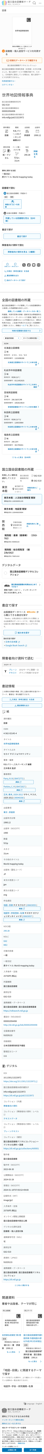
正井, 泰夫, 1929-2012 (13, 794)
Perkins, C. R (9, 786)
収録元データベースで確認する (23, 60)
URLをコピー (15, 266)
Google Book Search (15, 645)
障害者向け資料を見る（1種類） (22, 251)
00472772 (18, 778)
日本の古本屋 (12, 641)
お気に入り (7, 266)
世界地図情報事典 (11, 743)
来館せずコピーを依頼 (12, 205)
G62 (5, 940)
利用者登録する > (8, 81)
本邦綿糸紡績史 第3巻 (11, 1334)
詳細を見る (36, 154)
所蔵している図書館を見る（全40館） (20, 219)
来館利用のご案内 (32, 488)
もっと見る (11, 1352)
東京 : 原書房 (9, 812)
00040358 (19, 797)
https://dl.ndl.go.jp (12, 1279)
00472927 (20, 786)
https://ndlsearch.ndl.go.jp (16, 1010)
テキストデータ (10, 1118)
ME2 (5, 944)
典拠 (17, 782)
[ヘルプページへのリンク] (25, 48)
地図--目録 (8, 905)
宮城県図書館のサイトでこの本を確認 (22, 407)
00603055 (31, 905)
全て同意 (32, 1450)
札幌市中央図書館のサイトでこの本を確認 (22, 385)
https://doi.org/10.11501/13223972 (19, 1081)
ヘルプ (23, 325)
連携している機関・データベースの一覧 (23, 311)
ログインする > (8, 84)
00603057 (27, 916)
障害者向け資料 (10, 1105)
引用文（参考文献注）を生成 (18, 271)
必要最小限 (12, 1450)
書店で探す (22, 236)
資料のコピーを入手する (11, 1423)
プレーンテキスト (13, 671)
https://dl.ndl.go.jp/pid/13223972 (19, 1095)
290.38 (7, 930)
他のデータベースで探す (16, 280)
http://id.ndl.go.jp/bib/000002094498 (20, 1024)
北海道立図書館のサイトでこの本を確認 (22, 363)
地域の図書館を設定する (21, 330)
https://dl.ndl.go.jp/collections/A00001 (21, 1148)
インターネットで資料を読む (13, 1420)
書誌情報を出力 (13, 275)
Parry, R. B (8, 778)
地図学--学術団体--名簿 (14, 912)
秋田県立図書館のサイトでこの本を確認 (22, 428)
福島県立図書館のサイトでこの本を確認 (22, 450)
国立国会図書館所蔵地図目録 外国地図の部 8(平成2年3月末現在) (33, 1338)
